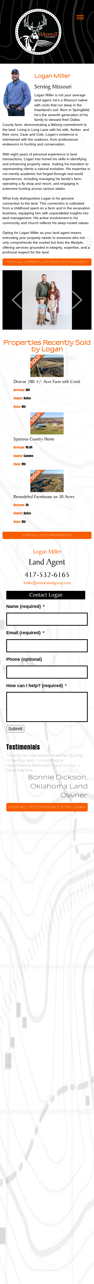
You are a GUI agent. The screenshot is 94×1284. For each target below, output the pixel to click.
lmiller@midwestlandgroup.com (47, 583)
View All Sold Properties (47, 535)
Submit (15, 728)
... (34, 770)
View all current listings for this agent (47, 261)
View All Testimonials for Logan (47, 807)
